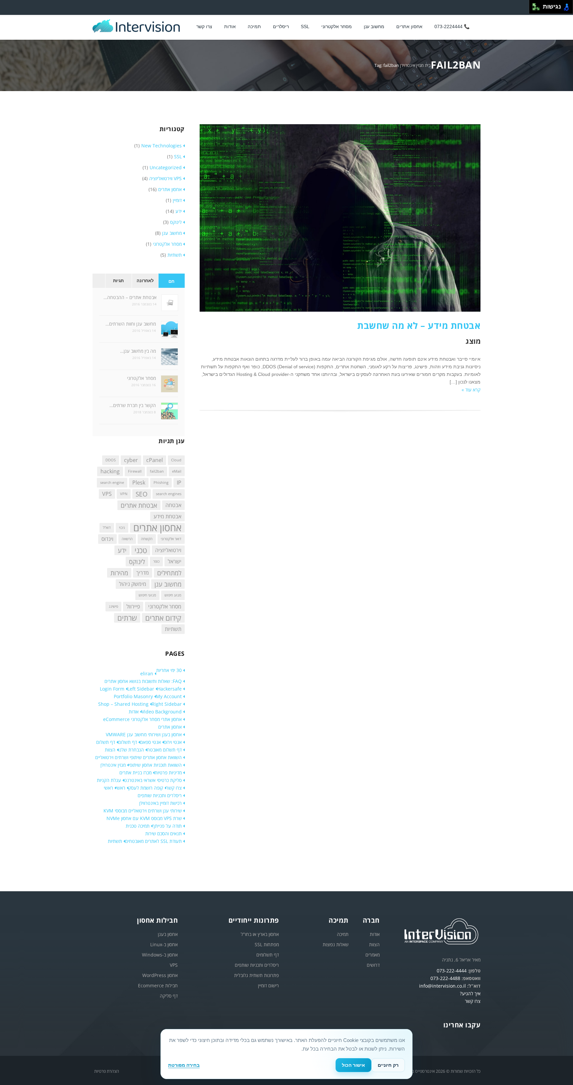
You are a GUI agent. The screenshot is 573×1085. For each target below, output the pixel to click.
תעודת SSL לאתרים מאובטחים (153, 841)
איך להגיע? (470, 993)
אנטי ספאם (150, 742)
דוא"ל (107, 527)
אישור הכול (353, 1065)
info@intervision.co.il (442, 986)
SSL (305, 26)
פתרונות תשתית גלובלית (256, 975)
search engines (168, 493)
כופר (156, 561)
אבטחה (173, 505)
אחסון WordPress (160, 975)
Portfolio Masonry (133, 696)
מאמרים (372, 955)
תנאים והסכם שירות (163, 833)
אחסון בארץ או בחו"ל (260, 934)
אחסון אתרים (409, 26)
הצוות (110, 750)
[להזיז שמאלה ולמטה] (534, 9)
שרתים (127, 618)
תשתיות (174, 255)
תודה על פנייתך (167, 826)
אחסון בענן (168, 934)
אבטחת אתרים (139, 505)
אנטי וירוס (173, 742)
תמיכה (254, 26)
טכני (141, 550)
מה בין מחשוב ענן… (138, 351)
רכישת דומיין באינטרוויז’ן (160, 803)
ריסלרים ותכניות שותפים (160, 795)
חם (171, 281)
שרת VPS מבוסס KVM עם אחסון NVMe (144, 818)
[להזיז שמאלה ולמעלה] (534, 5)
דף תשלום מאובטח (164, 750)
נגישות (550, 6)
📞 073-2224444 (452, 26)
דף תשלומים (267, 955)
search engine (112, 482)
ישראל (174, 561)
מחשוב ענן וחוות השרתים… (130, 324)
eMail (176, 471)
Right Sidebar (167, 704)
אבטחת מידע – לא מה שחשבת (418, 325)
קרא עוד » (471, 390)
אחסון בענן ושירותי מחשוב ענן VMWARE (144, 734)
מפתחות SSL (267, 944)
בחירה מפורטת (184, 1065)
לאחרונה (145, 280)
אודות (134, 711)
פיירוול (133, 606)
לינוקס (176, 222)
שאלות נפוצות (336, 944)
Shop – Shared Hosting (123, 704)
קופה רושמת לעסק (145, 788)
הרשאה (127, 539)
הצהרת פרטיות (106, 1071)
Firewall (135, 471)
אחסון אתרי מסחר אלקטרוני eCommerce (142, 719)
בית (428, 65)
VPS (107, 493)
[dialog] (286, 1054)
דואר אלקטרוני (171, 539)
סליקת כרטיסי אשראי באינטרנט (153, 780)
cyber (131, 460)
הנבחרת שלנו (131, 750)
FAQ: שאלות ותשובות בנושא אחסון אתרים (143, 681)
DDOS (110, 460)
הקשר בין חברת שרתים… (132, 405)
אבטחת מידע (167, 516)
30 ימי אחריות (169, 670)
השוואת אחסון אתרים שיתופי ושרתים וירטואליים (138, 757)
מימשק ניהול (132, 584)
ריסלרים (281, 26)
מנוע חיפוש (172, 595)
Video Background (162, 711)
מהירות (119, 572)
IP (179, 482)
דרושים (373, 965)
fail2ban (157, 471)
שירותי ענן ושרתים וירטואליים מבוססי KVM (142, 810)
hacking (110, 471)
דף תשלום (127, 742)
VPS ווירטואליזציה (165, 178)
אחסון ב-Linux (164, 944)
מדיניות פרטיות (168, 772)
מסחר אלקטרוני (336, 26)
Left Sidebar (140, 689)
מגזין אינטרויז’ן (113, 765)
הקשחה (147, 539)
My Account (169, 696)
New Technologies (161, 145)
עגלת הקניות (109, 780)
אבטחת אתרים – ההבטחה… (130, 297)
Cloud (176, 460)
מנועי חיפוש (147, 595)
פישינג (113, 606)
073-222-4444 (452, 970)
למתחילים (169, 572)
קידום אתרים (163, 618)
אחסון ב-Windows (160, 955)
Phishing (161, 482)
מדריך (142, 572)
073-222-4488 (445, 978)
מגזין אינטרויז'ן (412, 65)
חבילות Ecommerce (158, 985)
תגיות (118, 280)
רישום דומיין (268, 985)
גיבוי (122, 527)
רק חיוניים (388, 1065)
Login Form (112, 689)
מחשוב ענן (374, 26)
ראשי (120, 788)
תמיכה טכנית (138, 826)
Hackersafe (169, 689)
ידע (178, 211)
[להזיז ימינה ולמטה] (538, 9)
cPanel (154, 460)
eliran (146, 673)
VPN (123, 493)
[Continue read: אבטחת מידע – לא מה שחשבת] (340, 310)
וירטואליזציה (168, 550)
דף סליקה (169, 996)
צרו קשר (204, 26)
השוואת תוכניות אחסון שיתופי (155, 765)
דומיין (177, 200)
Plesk (138, 482)
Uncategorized (166, 167)
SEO (142, 494)
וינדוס (107, 538)
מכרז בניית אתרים (135, 772)
